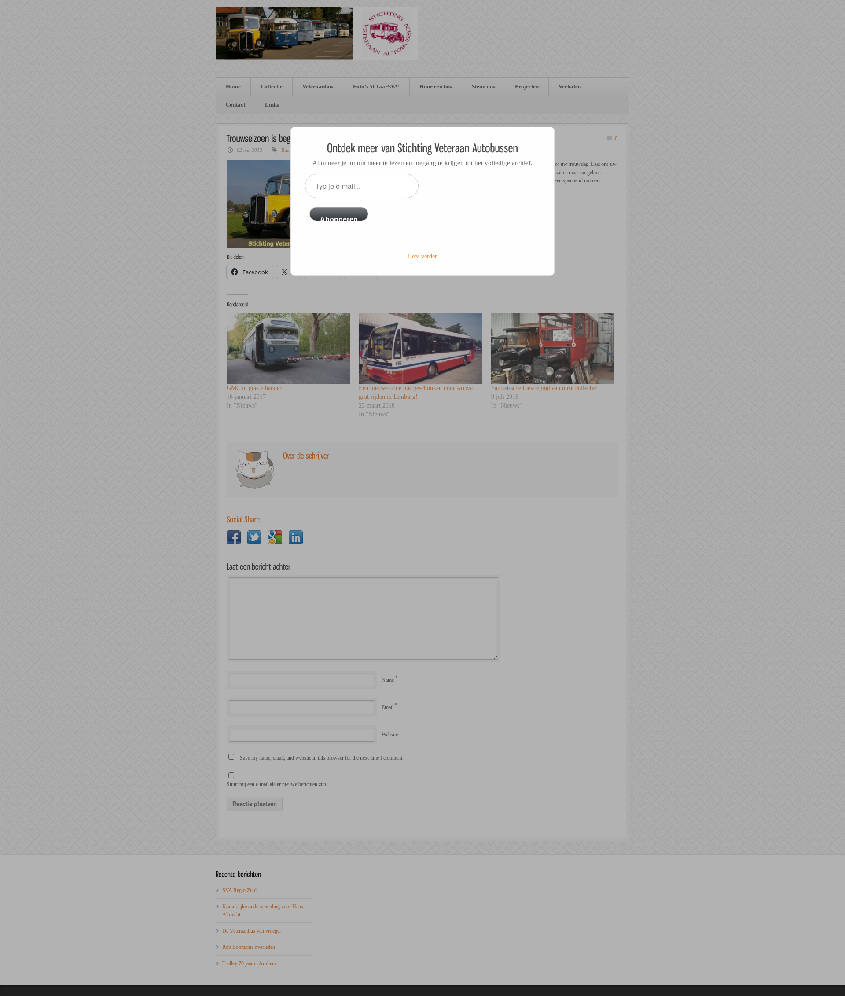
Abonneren (339, 218)
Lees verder (422, 256)
